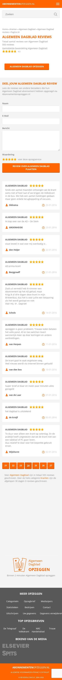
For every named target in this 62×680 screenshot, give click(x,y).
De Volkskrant (24, 630)
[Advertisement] (31, 520)
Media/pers (47, 601)
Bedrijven (29, 607)
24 (28, 465)
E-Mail (5, 115)
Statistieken (12, 607)
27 (51, 465)
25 (36, 465)
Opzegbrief (29, 601)
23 (21, 465)
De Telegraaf (9, 628)
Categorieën (12, 601)
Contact (47, 607)
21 (6, 465)
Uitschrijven (12, 613)
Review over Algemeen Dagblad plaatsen (31, 168)
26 (43, 465)
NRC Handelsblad (38, 630)
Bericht (6, 128)
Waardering (8, 154)
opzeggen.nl (18, 3)
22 (13, 465)
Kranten (44, 478)
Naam (5, 103)
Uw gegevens (29, 613)
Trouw (52, 628)
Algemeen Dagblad (19, 475)
